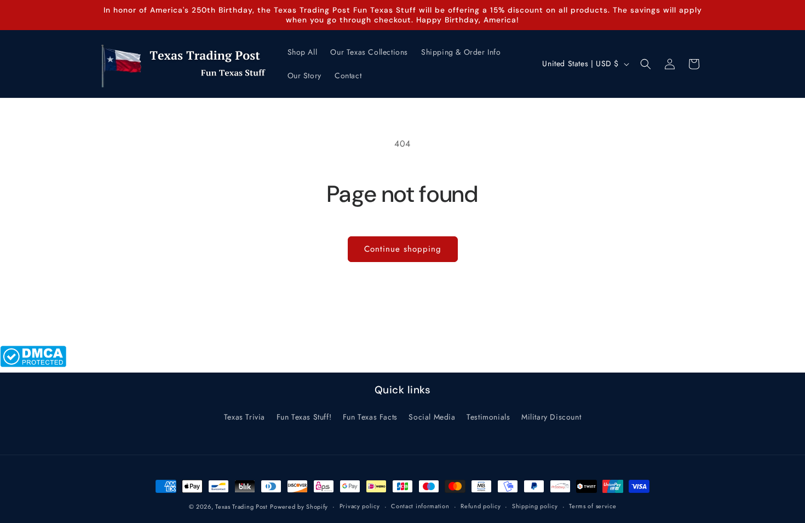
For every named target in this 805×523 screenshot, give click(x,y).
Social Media (432, 416)
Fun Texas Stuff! (304, 416)
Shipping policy (535, 506)
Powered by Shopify (299, 506)
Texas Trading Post (241, 506)
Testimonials (488, 416)
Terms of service (592, 506)
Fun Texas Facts (370, 416)
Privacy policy (360, 506)
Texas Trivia (244, 416)
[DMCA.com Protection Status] (33, 364)
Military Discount (551, 416)
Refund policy (481, 506)
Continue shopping (402, 249)
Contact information (420, 506)
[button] (646, 64)
